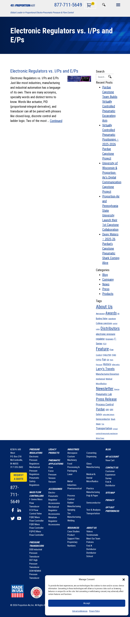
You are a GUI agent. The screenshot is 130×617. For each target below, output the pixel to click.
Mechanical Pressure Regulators (34, 471)
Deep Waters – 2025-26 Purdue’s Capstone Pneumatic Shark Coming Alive (110, 248)
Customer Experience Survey (110, 475)
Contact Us (111, 467)
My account (112, 456)
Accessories (55, 489)
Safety (99, 414)
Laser (69, 474)
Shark (113, 419)
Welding (71, 520)
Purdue (100, 409)
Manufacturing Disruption (107, 374)
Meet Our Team (93, 538)
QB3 (107, 409)
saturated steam (108, 415)
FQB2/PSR (107, 355)
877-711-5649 (68, 4)
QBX (111, 409)
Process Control (105, 404)
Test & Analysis (93, 509)
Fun (104, 359)
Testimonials (92, 535)
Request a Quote (19, 477)
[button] (123, 579)
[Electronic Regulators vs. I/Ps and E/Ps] (79, 79)
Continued (56, 121)
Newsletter (104, 388)
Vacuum (52, 481)
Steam (98, 424)
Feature (102, 348)
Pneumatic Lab (104, 394)
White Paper (100, 438)
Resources (73, 527)
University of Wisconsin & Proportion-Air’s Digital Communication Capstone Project (111, 177)
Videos (89, 531)
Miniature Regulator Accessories (54, 521)
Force (51, 471)
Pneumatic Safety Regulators (34, 481)
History (107, 364)
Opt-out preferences (80, 611)
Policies (90, 542)
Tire (102, 424)
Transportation (104, 428)
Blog (105, 275)
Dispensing (91, 456)
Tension (51, 478)
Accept (86, 603)
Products (107, 294)
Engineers (110, 339)
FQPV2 (98, 360)
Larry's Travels (105, 369)
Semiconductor (103, 419)
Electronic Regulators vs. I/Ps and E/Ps (44, 71)
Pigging (116, 389)
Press (105, 289)
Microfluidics (101, 383)
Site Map (110, 492)
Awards (111, 313)
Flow (50, 467)
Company (108, 279)
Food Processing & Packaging (73, 467)
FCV (104, 344)
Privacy (109, 500)
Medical (109, 379)
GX (108, 360)
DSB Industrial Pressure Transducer (35, 553)
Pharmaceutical (74, 488)
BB (118, 314)
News (105, 284)
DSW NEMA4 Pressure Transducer (35, 574)
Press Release (106, 399)
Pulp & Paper (92, 495)
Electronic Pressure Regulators (34, 460)
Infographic (116, 365)
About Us (104, 306)
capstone (112, 318)
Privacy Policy (94, 611)
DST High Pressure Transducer (34, 564)
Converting (91, 452)
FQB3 (114, 355)
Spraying (71, 509)
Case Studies (73, 531)
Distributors (110, 328)
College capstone (104, 323)
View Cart (109, 460)
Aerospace (100, 313)
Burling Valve (101, 318)
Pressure (52, 474)
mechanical (100, 379)
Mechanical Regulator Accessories (54, 510)
